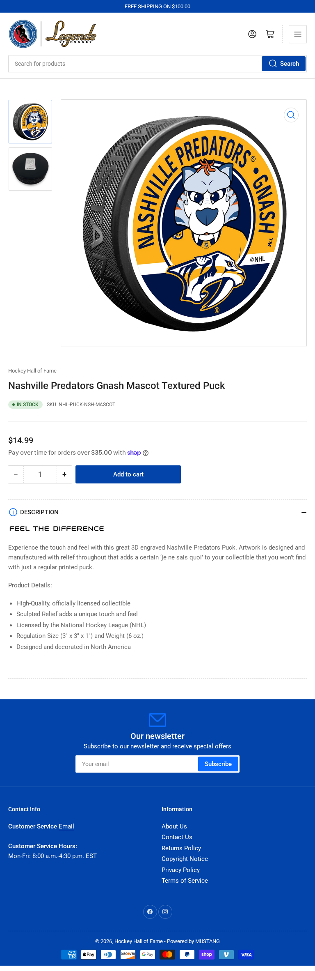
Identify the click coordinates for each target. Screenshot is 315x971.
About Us (174, 826)
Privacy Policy (181, 870)
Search (289, 63)
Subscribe (218, 764)
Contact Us (177, 837)
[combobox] (157, 63)
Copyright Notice (185, 859)
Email (66, 826)
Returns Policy (181, 848)
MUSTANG (207, 941)
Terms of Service (185, 880)
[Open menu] (298, 34)
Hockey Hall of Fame (32, 371)
